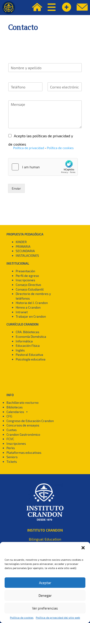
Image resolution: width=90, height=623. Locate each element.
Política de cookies (21, 617)
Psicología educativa (30, 359)
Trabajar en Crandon (31, 316)
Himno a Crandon (28, 307)
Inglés (20, 350)
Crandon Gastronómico (23, 434)
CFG (9, 416)
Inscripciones (25, 280)
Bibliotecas (14, 407)
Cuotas (11, 430)
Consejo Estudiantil (30, 289)
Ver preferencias (45, 608)
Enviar (16, 188)
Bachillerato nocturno (22, 402)
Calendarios (15, 412)
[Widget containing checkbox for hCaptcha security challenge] (43, 167)
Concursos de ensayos (22, 425)
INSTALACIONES (27, 255)
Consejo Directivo (28, 285)
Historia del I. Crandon (32, 303)
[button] (83, 547)
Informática (24, 341)
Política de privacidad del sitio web (58, 617)
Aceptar (45, 583)
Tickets (11, 461)
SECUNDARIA (25, 251)
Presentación (25, 271)
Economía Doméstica (31, 336)
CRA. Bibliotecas (27, 332)
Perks (10, 448)
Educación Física (28, 346)
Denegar (45, 595)
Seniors (12, 457)
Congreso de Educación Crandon (30, 421)
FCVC (10, 439)
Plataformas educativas (23, 452)
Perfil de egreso (27, 276)
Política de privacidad (28, 148)
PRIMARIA (23, 246)
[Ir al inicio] (8, 7)
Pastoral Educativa (29, 355)
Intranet (22, 312)
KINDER (21, 242)
